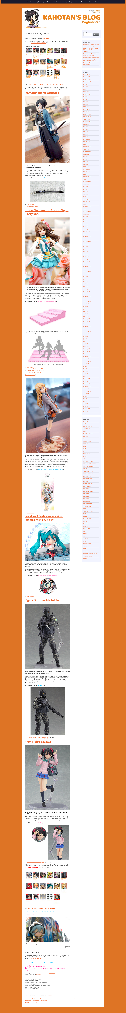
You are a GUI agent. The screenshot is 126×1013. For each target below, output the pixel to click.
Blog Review (30, 204)
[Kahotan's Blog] (63, 18)
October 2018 (86, 179)
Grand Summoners (88, 473)
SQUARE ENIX (86, 531)
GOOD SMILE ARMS (87, 461)
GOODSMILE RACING (88, 471)
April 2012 (85, 374)
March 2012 (86, 376)
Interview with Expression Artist (35, 369)
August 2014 (86, 304)
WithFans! (85, 551)
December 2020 (87, 114)
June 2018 (85, 189)
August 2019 (86, 154)
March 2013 (86, 346)
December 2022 (87, 79)
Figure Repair (86, 453)
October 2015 (86, 269)
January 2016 (86, 261)
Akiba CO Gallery (87, 426)
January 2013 (86, 351)
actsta (84, 424)
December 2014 (87, 294)
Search (85, 32)
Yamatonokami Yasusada (42, 93)
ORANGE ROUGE (87, 506)
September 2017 (87, 211)
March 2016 (86, 256)
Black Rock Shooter (88, 434)
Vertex (84, 546)
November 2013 (87, 326)
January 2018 (86, 201)
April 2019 (85, 164)
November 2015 (87, 266)
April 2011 (85, 404)
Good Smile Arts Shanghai (89, 463)
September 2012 (87, 361)
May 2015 (85, 281)
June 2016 (85, 249)
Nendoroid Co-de (87, 498)
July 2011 (85, 396)
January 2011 (86, 411)
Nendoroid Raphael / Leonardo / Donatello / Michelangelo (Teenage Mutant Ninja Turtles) (91, 59)
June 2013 (85, 339)
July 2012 (85, 366)
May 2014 (85, 311)
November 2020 (87, 116)
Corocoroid (86, 443)
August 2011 (86, 394)
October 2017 (86, 209)
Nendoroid (86, 493)
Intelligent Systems (87, 478)
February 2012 (86, 379)
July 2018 (85, 186)
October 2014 (86, 299)
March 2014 (86, 316)
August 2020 (86, 124)
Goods (85, 468)
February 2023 (86, 74)
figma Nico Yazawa (38, 741)
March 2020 (86, 136)
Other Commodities (88, 511)
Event (84, 446)
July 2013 (85, 336)
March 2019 (86, 166)
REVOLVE (85, 523)
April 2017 (85, 224)
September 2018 (87, 181)
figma (84, 451)
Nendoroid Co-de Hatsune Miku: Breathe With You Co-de (44, 518)
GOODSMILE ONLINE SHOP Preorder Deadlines (45, 84)
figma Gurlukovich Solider (42, 600)
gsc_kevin (38, 974)
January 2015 (86, 291)
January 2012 (86, 381)
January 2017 (86, 231)
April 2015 (85, 284)
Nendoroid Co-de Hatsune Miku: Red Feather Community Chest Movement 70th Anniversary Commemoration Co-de (36, 1000)
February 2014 (86, 319)
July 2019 (85, 156)
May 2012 (85, 371)
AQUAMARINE (86, 428)
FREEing (85, 456)
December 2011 (87, 384)
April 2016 (85, 254)
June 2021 (85, 99)
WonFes (85, 558)
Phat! (84, 513)
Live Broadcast (87, 486)
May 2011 (85, 401)
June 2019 (85, 159)
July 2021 (85, 96)
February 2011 (86, 408)
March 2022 (86, 91)
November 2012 (87, 356)
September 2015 (87, 271)
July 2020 (85, 126)
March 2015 (86, 286)
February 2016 (86, 259)
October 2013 (86, 329)
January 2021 (86, 111)
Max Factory (86, 488)
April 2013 (85, 344)
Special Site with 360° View (34, 206)
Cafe (84, 438)
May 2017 (85, 221)
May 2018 (85, 191)
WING (84, 548)
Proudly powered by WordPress (53, 1008)
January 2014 (86, 321)
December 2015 (87, 264)
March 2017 (86, 226)
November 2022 (87, 82)
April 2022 (85, 89)
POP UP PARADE (87, 518)
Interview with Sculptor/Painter (35, 370)
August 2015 (86, 274)
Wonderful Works (87, 556)
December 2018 (87, 174)
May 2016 (85, 251)
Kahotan (36, 31)
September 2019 (87, 151)
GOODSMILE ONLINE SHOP (38, 43)
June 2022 (85, 84)
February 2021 (86, 109)
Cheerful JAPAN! (87, 441)
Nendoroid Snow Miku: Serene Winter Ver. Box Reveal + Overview (90, 50)
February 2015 (86, 289)
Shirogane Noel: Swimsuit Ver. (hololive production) (90, 54)
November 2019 (87, 146)
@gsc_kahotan (47, 38)
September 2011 (87, 391)
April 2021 (85, 104)
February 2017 (86, 229)
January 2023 (86, 76)
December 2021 (87, 94)
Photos (85, 516)
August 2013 (86, 334)
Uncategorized (87, 543)
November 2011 (87, 386)
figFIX (84, 449)
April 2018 (85, 194)
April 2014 (85, 314)
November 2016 (87, 236)
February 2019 (86, 169)
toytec (84, 541)
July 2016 (85, 246)
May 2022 (85, 86)
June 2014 (85, 309)
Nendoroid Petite (87, 503)
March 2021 (86, 106)
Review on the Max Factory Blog (36, 862)
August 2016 (86, 244)
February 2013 (86, 349)
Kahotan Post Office (37, 958)
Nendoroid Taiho (73, 998)
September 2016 (87, 241)
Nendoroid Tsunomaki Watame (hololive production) (91, 45)
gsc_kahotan (52, 973)
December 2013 (87, 324)
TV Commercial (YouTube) (34, 372)
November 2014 (87, 296)
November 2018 (87, 176)
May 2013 (85, 341)
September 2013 (87, 331)
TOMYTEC (85, 538)
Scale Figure (86, 526)
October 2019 (86, 149)
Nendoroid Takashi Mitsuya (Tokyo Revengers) (90, 63)
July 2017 (85, 216)
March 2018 (86, 196)
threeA (85, 533)
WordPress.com (76, 1008)
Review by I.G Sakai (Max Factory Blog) (37, 737)
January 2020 (86, 141)
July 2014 (85, 306)
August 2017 (86, 214)
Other (38, 995)
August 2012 (86, 364)
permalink (49, 995)
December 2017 (87, 204)
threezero (85, 536)
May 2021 (85, 101)
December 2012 (87, 354)
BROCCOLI (86, 436)
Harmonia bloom (87, 476)
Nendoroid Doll (87, 501)
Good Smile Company (88, 466)
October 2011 (86, 389)
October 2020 (86, 119)
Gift (84, 459)
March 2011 (86, 406)
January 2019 (86, 171)
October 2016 (86, 239)
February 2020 (86, 139)
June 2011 (85, 398)
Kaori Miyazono (30, 375)
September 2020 (87, 121)
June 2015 (85, 279)
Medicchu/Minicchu (88, 491)
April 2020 (85, 134)
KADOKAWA (86, 481)
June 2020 (85, 129)
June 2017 (85, 219)
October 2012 (86, 359)
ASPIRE (85, 431)
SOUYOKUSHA (86, 528)
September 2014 (87, 301)
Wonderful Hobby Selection (90, 553)
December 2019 (87, 144)
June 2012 (85, 369)
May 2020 (85, 131)
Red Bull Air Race (87, 521)
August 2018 (86, 184)
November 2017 (87, 206)
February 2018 (86, 199)
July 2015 (85, 276)
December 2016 (87, 234)
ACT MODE (86, 421)
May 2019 (85, 161)
